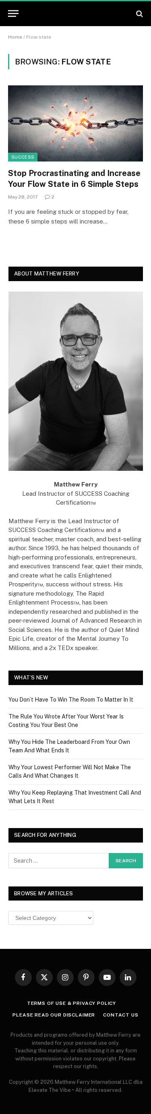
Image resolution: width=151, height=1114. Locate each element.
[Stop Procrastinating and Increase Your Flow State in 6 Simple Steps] (75, 123)
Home (15, 37)
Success (22, 157)
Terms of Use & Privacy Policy (71, 1003)
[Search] (138, 13)
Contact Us (120, 1015)
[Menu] (13, 13)
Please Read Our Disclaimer (53, 1015)
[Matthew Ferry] (75, 13)
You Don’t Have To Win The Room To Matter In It (70, 699)
